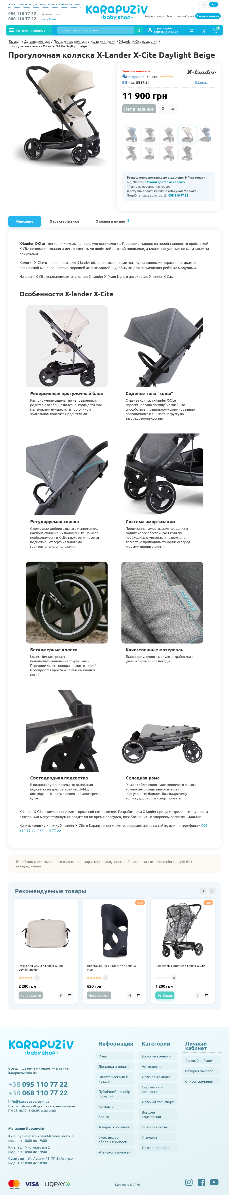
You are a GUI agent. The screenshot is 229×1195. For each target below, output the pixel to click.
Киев (44, 19)
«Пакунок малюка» (114, 1152)
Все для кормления (151, 1114)
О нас (12, 4)
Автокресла (151, 1066)
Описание (24, 221)
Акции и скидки (154, 16)
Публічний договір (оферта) (114, 1093)
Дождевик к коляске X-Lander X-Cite (180, 965)
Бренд (103, 1116)
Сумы (52, 19)
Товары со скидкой (114, 1127)
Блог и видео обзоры (180, 16)
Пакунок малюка (208, 16)
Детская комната (156, 1076)
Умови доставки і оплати (166, 182)
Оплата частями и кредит (113, 1078)
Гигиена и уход (154, 1127)
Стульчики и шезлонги (152, 1089)
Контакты (25, 4)
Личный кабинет (199, 1060)
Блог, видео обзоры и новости (113, 1139)
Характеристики (64, 221)
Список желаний (199, 1081)
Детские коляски (156, 1056)
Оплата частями (69, 4)
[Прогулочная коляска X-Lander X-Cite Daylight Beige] (60, 115)
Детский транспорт (158, 1101)
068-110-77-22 (49, 830)
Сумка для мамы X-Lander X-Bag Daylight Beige (41, 967)
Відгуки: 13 (136, 76)
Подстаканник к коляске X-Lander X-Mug (112, 967)
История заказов (199, 1070)
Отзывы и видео (112, 220)
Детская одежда (155, 1147)
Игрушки (149, 1137)
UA (204, 4)
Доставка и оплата (45, 4)
